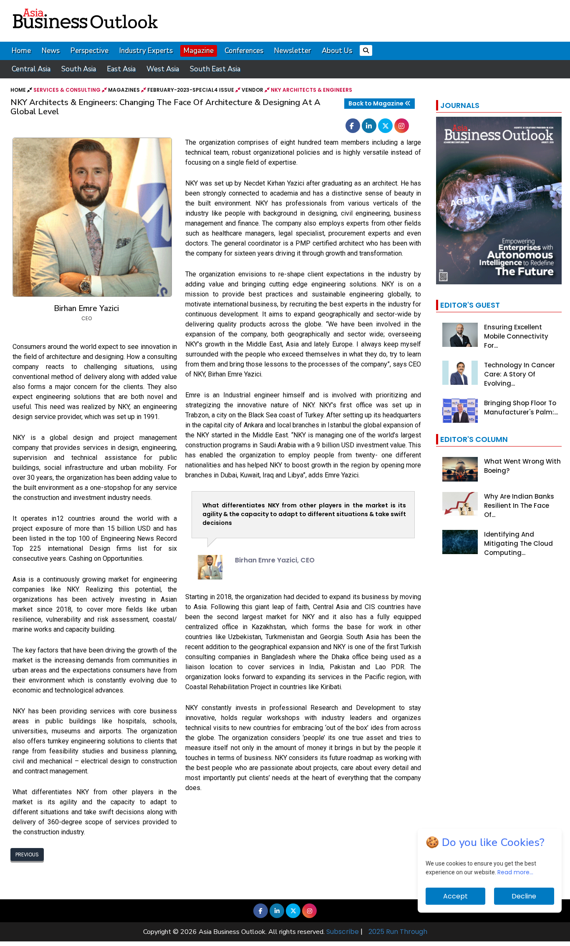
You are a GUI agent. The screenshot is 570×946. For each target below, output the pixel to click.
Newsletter (292, 50)
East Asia (121, 69)
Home (21, 50)
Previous (27, 854)
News (51, 50)
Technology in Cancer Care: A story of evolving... (519, 374)
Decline (524, 896)
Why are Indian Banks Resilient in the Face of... (519, 505)
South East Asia (215, 69)
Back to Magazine (376, 103)
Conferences (243, 50)
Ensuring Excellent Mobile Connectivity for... (516, 336)
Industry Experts (146, 50)
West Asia (162, 69)
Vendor (252, 89)
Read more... (515, 872)
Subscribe (342, 931)
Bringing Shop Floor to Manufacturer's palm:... (521, 408)
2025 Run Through (397, 931)
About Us (337, 50)
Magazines (124, 89)
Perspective (89, 50)
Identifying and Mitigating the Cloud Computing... (518, 543)
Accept (455, 896)
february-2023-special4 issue (190, 89)
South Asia (78, 69)
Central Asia (31, 69)
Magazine (199, 50)
